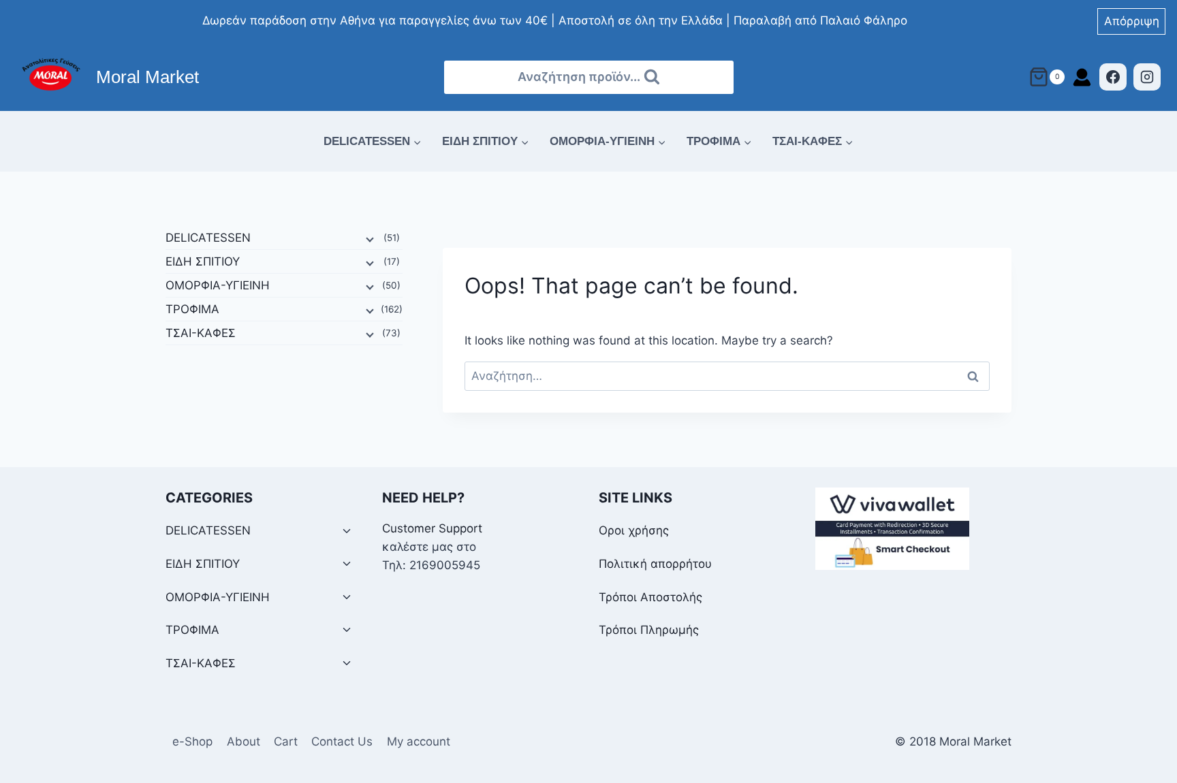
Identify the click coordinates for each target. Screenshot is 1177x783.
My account (418, 741)
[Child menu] (368, 238)
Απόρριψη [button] (1131, 21)
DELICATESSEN (208, 237)
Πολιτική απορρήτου (655, 564)
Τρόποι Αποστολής (650, 597)
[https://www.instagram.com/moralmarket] (1147, 77)
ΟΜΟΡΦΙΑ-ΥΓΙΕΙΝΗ (218, 285)
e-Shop (192, 741)
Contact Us (342, 741)
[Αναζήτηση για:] (727, 376)
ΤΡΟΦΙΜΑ (192, 309)
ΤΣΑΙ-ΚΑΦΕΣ (201, 333)
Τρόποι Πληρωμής (649, 630)
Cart (286, 741)
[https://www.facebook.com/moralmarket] (1113, 77)
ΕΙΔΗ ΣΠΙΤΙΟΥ (203, 261)
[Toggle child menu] (347, 531)
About (243, 741)
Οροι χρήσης (634, 530)
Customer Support (432, 528)
